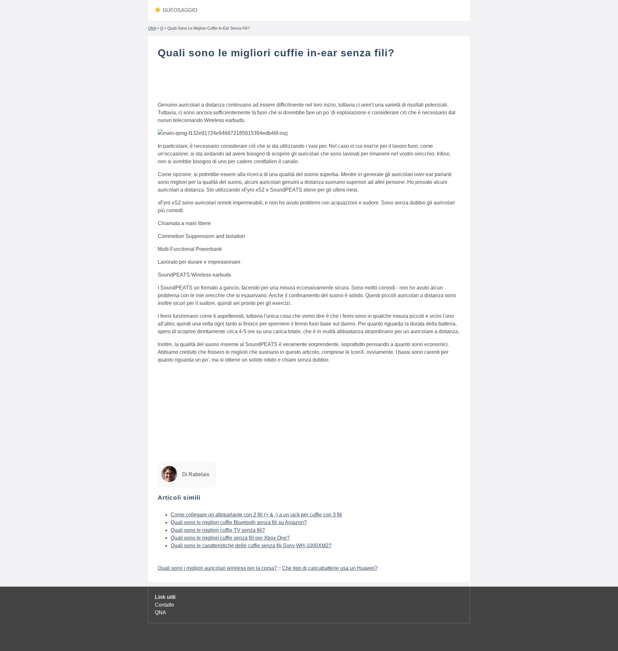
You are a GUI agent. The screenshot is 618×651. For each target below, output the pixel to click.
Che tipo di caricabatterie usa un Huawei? (330, 568)
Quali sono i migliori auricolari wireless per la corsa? (217, 568)
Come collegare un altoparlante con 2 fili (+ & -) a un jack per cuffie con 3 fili (256, 514)
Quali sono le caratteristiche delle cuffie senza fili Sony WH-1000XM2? (251, 545)
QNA (152, 28)
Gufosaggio (180, 10)
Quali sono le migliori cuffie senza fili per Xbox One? (230, 538)
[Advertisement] (309, 81)
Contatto (164, 605)
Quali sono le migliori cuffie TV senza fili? (218, 530)
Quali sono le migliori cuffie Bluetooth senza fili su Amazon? (239, 522)
